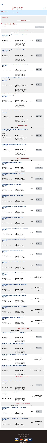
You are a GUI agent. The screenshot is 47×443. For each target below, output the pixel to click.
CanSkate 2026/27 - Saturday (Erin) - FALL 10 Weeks (12, 196)
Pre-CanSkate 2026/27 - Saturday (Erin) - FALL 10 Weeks (13, 344)
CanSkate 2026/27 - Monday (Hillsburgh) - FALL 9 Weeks (13, 262)
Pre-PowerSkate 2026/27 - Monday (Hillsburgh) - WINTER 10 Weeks (14, 273)
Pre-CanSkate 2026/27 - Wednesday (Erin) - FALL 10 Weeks (14, 333)
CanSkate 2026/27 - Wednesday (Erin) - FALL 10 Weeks (13, 174)
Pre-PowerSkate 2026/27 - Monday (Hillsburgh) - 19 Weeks (14, 240)
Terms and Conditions (24, 436)
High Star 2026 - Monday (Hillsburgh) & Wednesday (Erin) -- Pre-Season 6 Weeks (15, 50)
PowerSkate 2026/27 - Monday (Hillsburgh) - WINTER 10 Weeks (15, 419)
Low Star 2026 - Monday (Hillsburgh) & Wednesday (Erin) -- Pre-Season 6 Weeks (15, 35)
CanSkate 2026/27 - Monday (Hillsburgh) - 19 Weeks (12, 251)
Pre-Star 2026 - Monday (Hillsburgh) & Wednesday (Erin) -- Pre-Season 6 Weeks (15, 130)
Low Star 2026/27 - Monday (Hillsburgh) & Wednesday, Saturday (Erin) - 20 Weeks (15, 79)
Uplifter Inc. (26, 442)
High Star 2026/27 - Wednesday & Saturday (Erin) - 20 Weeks (14, 111)
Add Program (23, 20)
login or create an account (8, 12)
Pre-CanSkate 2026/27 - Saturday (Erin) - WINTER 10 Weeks (14, 366)
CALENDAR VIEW (39, 26)
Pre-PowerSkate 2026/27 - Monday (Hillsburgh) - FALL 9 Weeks (15, 229)
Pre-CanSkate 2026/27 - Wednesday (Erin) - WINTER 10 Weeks (14, 355)
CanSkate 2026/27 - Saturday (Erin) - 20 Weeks (11, 185)
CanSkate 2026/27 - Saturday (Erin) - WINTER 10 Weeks (13, 318)
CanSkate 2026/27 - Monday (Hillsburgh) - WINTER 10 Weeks (14, 285)
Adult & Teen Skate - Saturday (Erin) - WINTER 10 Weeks (13, 392)
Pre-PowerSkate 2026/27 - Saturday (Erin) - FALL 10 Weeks (14, 207)
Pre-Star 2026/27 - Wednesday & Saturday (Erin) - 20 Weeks (14, 145)
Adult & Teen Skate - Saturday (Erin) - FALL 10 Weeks (13, 381)
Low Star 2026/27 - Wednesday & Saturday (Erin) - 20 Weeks (14, 65)
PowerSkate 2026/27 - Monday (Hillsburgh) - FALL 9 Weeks (14, 408)
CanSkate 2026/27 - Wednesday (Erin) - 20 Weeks (12, 163)
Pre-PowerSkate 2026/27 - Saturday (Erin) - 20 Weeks (12, 218)
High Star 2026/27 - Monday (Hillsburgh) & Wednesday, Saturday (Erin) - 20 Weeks (13, 95)
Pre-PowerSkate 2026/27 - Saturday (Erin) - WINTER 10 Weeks (14, 307)
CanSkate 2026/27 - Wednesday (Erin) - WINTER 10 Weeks (14, 296)
